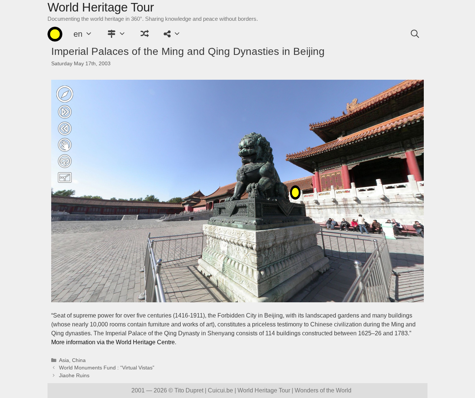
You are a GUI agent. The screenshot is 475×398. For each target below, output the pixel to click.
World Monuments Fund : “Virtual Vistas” (106, 368)
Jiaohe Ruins (74, 375)
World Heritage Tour (101, 7)
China (79, 360)
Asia (64, 360)
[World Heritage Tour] (55, 34)
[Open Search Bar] (415, 34)
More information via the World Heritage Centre (113, 342)
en (77, 34)
